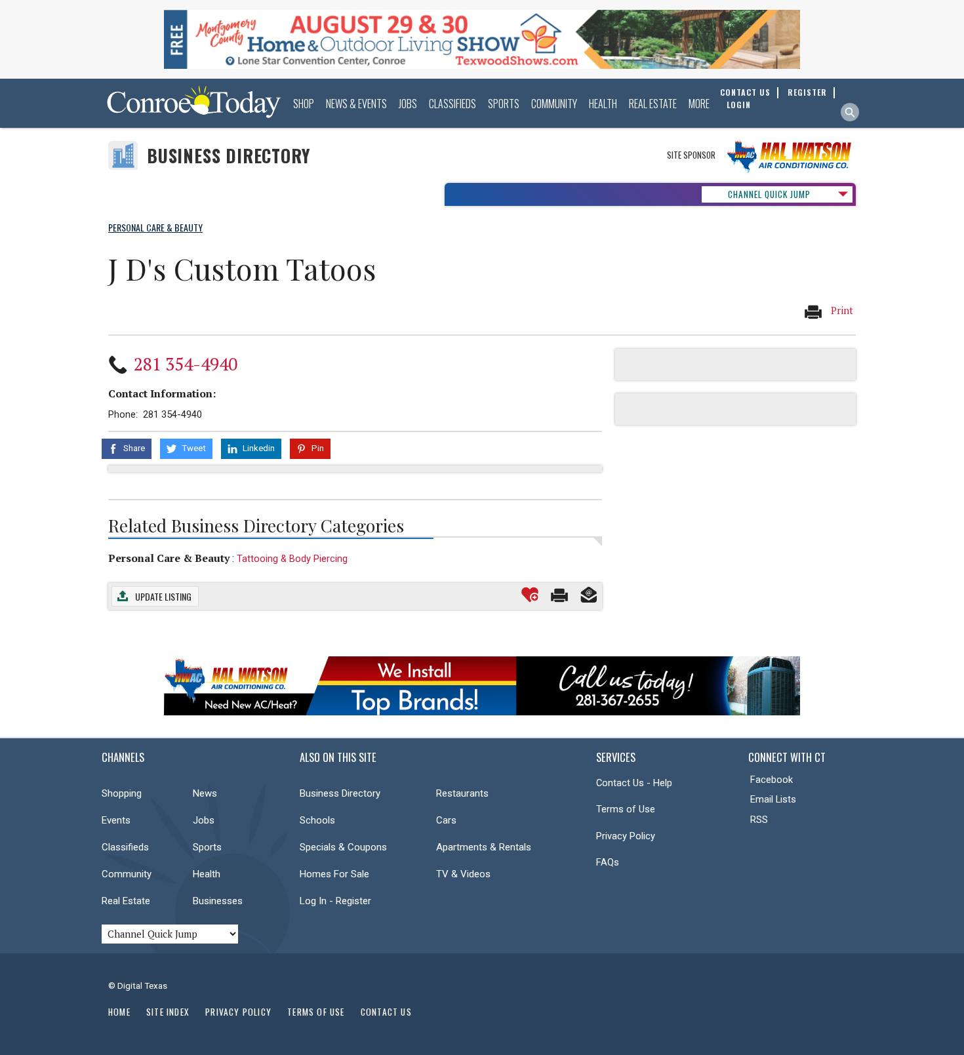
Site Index (168, 1011)
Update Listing (163, 596)
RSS (759, 820)
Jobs (408, 103)
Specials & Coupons (343, 847)
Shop (303, 103)
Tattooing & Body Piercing (292, 559)
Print (840, 310)
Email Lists (773, 799)
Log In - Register (335, 901)
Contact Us (386, 1011)
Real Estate (653, 103)
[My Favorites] (530, 595)
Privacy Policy (625, 836)
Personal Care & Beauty (169, 558)
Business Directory (228, 155)
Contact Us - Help (634, 783)
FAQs (607, 862)
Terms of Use (625, 809)
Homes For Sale (334, 874)
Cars (446, 820)
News (205, 793)
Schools (317, 820)
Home (119, 1011)
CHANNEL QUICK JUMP (769, 194)
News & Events (356, 103)
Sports (503, 103)
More (699, 103)
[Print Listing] (559, 595)
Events (116, 820)
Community (554, 103)
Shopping (122, 793)
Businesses (218, 901)
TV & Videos (463, 874)
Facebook (771, 780)
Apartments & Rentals (483, 847)
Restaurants (462, 793)
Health (603, 103)
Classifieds (452, 103)
